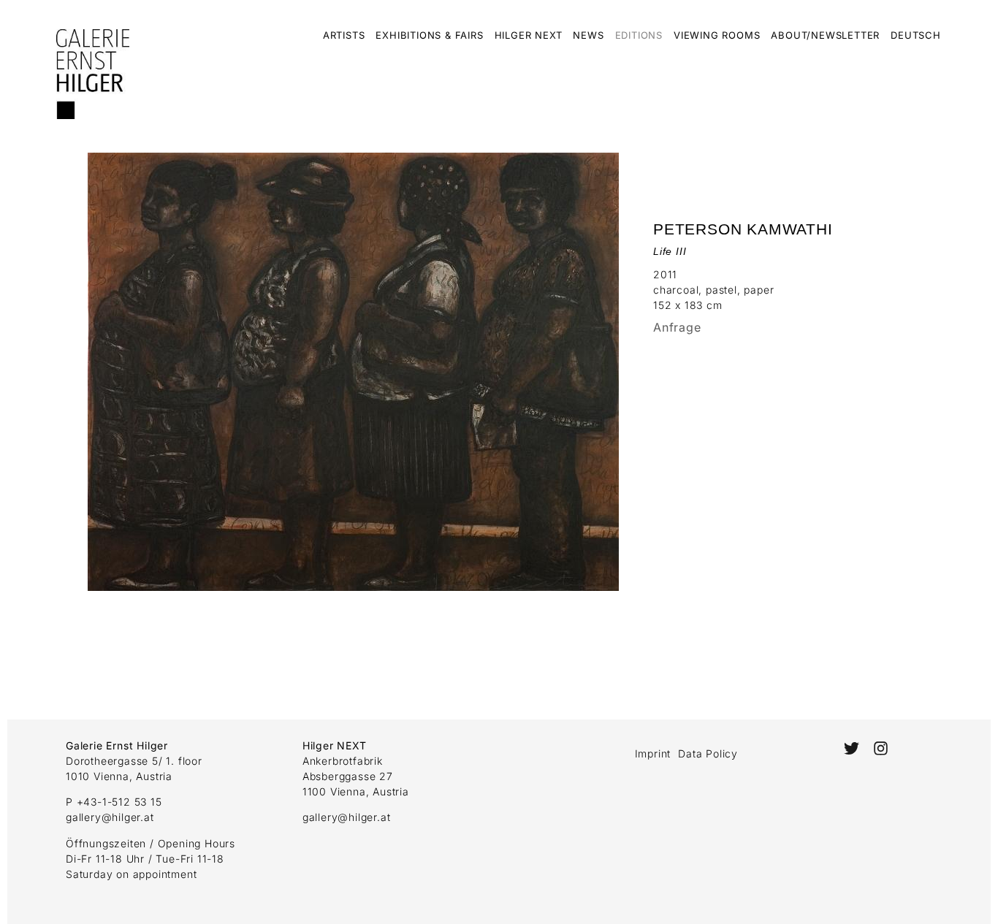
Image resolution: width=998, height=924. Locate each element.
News (588, 35)
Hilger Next (529, 35)
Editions (639, 35)
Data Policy (708, 753)
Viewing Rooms (717, 35)
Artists (344, 35)
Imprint (653, 753)
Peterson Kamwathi (743, 229)
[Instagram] (880, 748)
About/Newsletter (825, 35)
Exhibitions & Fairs (429, 35)
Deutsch (916, 35)
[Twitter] (850, 748)
